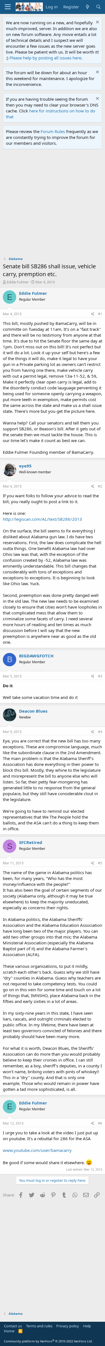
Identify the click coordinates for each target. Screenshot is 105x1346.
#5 (100, 863)
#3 (100, 676)
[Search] (98, 7)
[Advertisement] (52, 204)
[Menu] (7, 7)
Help (87, 1325)
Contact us (13, 1325)
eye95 (25, 466)
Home (9, 1330)
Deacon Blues (33, 711)
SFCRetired (30, 842)
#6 (100, 1123)
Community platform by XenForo (48, 1341)
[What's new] (87, 7)
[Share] (92, 314)
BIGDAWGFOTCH (36, 655)
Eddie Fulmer (18, 281)
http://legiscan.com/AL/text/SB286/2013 (42, 519)
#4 (100, 731)
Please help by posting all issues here (45, 58)
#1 (100, 314)
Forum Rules (53, 131)
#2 (100, 486)
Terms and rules (39, 1325)
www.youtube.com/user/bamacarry (37, 1150)
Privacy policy (67, 1325)
